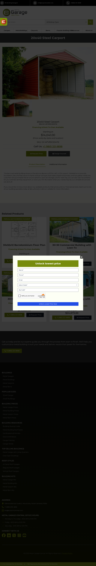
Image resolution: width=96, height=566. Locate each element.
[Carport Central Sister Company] (3, 22)
